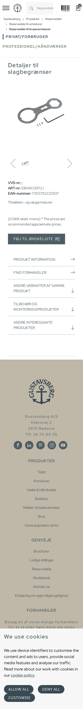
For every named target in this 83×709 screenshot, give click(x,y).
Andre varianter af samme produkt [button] (39, 288)
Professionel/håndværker (35, 46)
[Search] (31, 8)
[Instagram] (52, 445)
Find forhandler (30, 272)
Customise (19, 697)
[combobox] (45, 8)
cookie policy (23, 675)
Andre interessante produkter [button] (33, 325)
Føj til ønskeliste (34, 239)
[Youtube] (63, 445)
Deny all (51, 689)
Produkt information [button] (34, 259)
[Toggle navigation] (6, 8)
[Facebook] (18, 445)
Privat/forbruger (27, 36)
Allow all (18, 689)
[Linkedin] (29, 445)
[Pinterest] (40, 445)
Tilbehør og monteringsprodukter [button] (36, 307)
